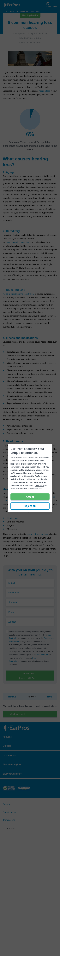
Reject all (30, 506)
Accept (30, 497)
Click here (39, 485)
